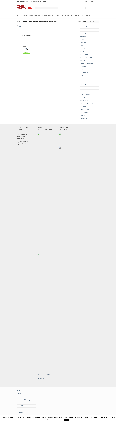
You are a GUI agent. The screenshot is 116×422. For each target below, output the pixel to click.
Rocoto (82, 69)
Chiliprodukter (67, 15)
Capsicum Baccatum (86, 79)
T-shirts (82, 97)
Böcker (58, 15)
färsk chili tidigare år (86, 27)
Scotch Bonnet (84, 109)
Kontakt (92, 1)
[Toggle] (98, 30)
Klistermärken (84, 118)
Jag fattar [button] (66, 419)
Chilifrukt (82, 51)
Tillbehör (82, 48)
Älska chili (83, 36)
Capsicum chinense (86, 57)
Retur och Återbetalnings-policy (46, 375)
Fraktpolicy (41, 378)
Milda (82, 75)
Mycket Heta (83, 85)
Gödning (25, 15)
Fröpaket (82, 115)
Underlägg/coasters (85, 33)
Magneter (83, 106)
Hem (18, 21)
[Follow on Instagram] (97, 1)
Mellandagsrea (84, 112)
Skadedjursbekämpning (45, 15)
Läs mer (26, 52)
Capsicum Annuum (85, 94)
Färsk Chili (33, 15)
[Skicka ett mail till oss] (98, 1)
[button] (77, 8)
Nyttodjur (83, 39)
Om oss (87, 1)
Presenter (83, 91)
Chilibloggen (85, 15)
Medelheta (83, 66)
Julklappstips (84, 100)
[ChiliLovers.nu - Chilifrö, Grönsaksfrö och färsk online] (24, 8)
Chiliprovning (84, 72)
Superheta (83, 42)
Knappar (82, 88)
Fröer (19, 15)
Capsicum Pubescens (86, 103)
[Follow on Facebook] (95, 1)
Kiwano (26, 48)
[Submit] (56, 8)
